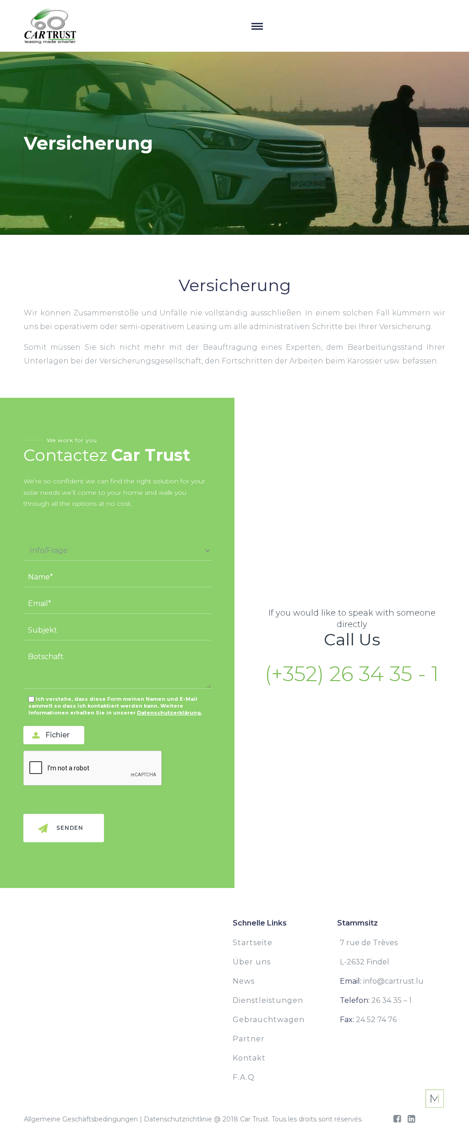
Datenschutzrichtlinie (178, 1119)
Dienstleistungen (268, 1000)
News (244, 981)
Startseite (253, 942)
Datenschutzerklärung (169, 712)
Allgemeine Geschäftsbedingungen (81, 1119)
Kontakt (249, 1058)
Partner (249, 1038)
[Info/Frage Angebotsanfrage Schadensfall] (117, 551)
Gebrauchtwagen (269, 1019)
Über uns (252, 962)
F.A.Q (244, 1077)
